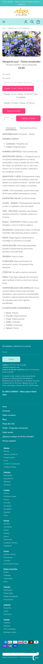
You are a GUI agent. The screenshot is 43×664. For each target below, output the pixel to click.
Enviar (11, 359)
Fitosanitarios (8, 599)
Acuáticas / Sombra (10, 543)
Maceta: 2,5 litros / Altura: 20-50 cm (19, 103)
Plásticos (7, 626)
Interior (6, 530)
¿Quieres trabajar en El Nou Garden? (18, 436)
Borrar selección (14, 111)
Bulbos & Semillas (10, 569)
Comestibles (8, 578)
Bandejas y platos (10, 632)
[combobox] (8, 118)
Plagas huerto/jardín (11, 596)
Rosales (6, 533)
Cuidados (7, 560)
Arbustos (7, 472)
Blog (4, 419)
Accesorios (7, 608)
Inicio (4, 406)
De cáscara (7, 506)
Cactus (6, 536)
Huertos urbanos (10, 554)
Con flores (7, 485)
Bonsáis (6, 451)
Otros (6, 515)
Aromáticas (8, 527)
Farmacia (7, 587)
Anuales (7, 524)
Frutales (7, 490)
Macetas (7, 619)
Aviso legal (5, 653)
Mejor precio (7, 432)
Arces (6, 460)
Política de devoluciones (10, 657)
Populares (7, 481)
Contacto (6, 411)
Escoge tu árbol (9, 457)
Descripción (11, 128)
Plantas (6, 520)
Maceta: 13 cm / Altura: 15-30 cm (18, 88)
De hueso (7, 503)
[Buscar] (32, 21)
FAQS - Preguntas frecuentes (15, 428)
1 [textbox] (4, 119)
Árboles (6, 448)
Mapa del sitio (8, 423)
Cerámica (7, 623)
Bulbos (6, 572)
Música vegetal (9, 441)
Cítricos (6, 493)
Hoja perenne (8, 478)
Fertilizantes (8, 590)
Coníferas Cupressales (12, 464)
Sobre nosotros (9, 415)
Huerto (6, 551)
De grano (7, 512)
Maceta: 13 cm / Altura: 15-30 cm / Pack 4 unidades (21, 96)
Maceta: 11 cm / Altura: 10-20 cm (18, 82)
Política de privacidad (18, 653)
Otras (6, 582)
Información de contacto (27, 657)
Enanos (6, 499)
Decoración (7, 614)
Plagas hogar (8, 593)
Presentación (6, 78)
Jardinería (7, 605)
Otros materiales (10, 629)
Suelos (6, 611)
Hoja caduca (8, 475)
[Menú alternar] (3, 21)
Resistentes (8, 539)
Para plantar (8, 557)
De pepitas (7, 509)
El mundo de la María (11, 564)
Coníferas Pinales (10, 467)
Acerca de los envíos (28, 128)
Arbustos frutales (10, 496)
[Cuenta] (25, 21)
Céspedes (7, 575)
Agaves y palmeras (10, 454)
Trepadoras (8, 546)
